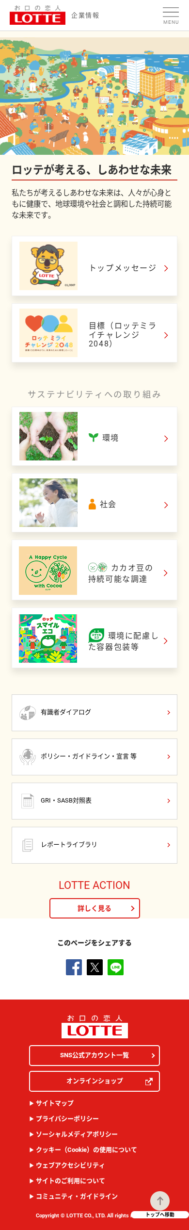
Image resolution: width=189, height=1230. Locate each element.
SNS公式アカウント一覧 (94, 1055)
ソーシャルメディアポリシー (77, 1134)
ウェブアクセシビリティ (70, 1165)
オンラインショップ (94, 1080)
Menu (171, 22)
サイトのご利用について (70, 1180)
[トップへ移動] (160, 1201)
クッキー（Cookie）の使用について (86, 1149)
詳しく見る (94, 908)
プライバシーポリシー (67, 1118)
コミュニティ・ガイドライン (77, 1196)
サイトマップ (55, 1103)
